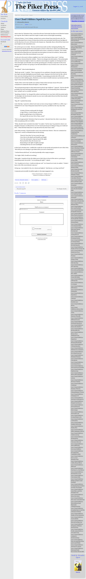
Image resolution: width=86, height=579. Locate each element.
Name (41, 202)
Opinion (31, 15)
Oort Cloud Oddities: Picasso (77, 254)
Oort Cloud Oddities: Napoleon (77, 338)
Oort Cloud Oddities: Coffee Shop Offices (77, 462)
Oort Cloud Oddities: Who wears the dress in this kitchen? (78, 38)
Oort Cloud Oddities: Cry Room (77, 283)
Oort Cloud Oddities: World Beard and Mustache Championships (77, 504)
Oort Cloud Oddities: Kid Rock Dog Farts (77, 322)
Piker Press (17, 15)
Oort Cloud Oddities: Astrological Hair (77, 225)
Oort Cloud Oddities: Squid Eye (77, 293)
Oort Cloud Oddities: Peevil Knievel (77, 405)
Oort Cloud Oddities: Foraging (77, 184)
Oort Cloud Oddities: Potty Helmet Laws (77, 180)
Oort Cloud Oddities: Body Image (77, 409)
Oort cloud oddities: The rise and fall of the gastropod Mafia (77, 541)
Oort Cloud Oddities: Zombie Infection (77, 423)
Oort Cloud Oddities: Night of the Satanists (77, 514)
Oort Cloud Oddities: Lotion (77, 377)
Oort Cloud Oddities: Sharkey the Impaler (77, 120)
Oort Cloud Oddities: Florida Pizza (77, 90)
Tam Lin (78, 572)
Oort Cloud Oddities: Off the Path (77, 94)
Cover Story (4, 16)
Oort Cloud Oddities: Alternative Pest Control (77, 52)
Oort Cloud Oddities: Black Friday (77, 166)
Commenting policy (41, 239)
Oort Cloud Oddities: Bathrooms (77, 57)
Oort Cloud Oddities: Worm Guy (77, 143)
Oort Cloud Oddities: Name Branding (77, 87)
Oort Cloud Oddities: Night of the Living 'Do (77, 247)
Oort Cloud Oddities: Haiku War (77, 426)
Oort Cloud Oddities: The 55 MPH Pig (77, 444)
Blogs (2, 29)
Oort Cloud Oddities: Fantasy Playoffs (77, 315)
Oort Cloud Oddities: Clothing (77, 384)
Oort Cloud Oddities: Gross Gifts (77, 159)
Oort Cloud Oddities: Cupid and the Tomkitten (77, 132)
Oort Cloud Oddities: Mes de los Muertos (77, 521)
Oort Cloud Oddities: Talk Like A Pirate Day (77, 200)
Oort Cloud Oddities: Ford (77, 76)
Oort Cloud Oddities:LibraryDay (77, 308)
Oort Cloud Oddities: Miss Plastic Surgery (77, 214)
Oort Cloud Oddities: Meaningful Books (77, 341)
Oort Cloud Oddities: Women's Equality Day (77, 80)
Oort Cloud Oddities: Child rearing (77, 434)
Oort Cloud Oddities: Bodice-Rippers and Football (77, 480)
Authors (3, 27)
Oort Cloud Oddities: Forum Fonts (77, 221)
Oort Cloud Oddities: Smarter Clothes (77, 140)
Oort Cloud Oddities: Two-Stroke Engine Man (77, 188)
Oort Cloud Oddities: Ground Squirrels (77, 416)
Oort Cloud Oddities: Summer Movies (77, 387)
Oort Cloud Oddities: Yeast (77, 311)
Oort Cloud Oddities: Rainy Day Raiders (77, 325)
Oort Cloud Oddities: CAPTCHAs (77, 419)
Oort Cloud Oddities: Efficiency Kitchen (77, 69)
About (2, 23)
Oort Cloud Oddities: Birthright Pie (77, 329)
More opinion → (35, 179)
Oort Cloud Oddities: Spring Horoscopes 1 (77, 83)
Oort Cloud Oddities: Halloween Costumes (77, 348)
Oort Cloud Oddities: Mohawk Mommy (77, 355)
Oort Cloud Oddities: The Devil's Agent (77, 545)
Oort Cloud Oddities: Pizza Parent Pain (77, 117)
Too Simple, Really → (62, 188)
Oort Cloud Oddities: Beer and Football (77, 207)
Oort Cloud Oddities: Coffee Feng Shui (77, 97)
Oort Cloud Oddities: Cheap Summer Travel (77, 391)
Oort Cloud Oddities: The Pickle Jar (77, 412)
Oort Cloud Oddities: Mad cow (77, 465)
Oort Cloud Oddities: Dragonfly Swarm (77, 210)
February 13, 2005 (24, 15)
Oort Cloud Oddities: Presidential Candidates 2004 (77, 452)
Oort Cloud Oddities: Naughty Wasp (77, 173)
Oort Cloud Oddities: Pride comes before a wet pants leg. (77, 530)
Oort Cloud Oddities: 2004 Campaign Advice (77, 430)
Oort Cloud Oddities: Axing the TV (77, 233)
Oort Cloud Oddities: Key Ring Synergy (77, 352)
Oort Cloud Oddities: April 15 (77, 104)
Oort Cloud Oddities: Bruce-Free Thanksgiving (77, 333)
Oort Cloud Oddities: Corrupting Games (77, 193)
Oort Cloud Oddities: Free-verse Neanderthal (77, 457)
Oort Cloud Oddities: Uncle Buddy (77, 517)
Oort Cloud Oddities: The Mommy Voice (77, 34)
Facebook (3, 41)
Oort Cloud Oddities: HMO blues (77, 286)
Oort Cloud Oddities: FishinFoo (77, 290)
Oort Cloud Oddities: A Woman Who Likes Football (77, 47)
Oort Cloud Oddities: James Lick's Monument (77, 65)
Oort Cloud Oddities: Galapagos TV (77, 394)
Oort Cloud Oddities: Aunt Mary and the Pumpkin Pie (77, 490)
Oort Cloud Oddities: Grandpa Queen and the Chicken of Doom (78, 509)
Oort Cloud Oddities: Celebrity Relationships (77, 536)
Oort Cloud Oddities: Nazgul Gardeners (77, 402)
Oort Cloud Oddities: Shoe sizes (77, 43)
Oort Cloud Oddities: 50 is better (78, 136)
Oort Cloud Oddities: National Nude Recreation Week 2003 (77, 549)
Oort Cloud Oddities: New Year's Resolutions (78, 498)
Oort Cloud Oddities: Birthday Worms (77, 113)
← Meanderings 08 (20, 188)
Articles (3, 18)
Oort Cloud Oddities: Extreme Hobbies (77, 448)
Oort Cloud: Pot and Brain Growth (76, 170)
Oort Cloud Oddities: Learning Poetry (77, 363)
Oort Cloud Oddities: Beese (77, 304)
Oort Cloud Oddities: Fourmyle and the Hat (77, 127)
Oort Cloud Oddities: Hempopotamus (77, 237)
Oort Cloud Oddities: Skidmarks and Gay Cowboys (77, 109)
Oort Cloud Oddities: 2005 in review (77, 150)
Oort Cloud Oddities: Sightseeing (77, 370)
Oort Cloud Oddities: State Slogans (77, 163)
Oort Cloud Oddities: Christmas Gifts (77, 476)
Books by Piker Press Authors (5, 32)
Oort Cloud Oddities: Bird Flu (77, 73)
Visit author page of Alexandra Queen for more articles (76, 26)
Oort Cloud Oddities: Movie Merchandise (77, 373)
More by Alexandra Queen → (22, 179)
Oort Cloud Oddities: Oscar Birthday (77, 276)
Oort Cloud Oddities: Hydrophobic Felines (77, 217)
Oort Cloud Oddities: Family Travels (77, 101)
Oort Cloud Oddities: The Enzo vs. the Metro (77, 469)
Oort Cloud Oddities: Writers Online (77, 380)
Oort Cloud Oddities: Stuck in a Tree (77, 251)
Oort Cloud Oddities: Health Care (77, 301)
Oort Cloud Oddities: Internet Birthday (77, 124)
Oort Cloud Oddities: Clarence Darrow (77, 441)
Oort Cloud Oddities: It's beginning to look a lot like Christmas (77, 485)
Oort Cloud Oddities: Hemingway (77, 437)
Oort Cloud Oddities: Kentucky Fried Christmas (77, 155)
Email (41, 207)
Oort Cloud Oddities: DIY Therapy (77, 265)
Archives (3, 25)
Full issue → (44, 179)
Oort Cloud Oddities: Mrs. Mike (77, 272)
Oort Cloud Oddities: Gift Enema (77, 279)
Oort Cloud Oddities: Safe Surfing (77, 262)
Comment (41, 212)
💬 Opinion (26, 24)
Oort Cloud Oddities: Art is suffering (77, 60)
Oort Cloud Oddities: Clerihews (77, 359)
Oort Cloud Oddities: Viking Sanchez (77, 345)
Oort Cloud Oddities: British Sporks (77, 244)
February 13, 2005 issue (45, 175)
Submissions (4, 34)
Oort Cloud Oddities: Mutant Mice (77, 203)
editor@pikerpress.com (6, 51)
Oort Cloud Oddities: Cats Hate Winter (77, 177)
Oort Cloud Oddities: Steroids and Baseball (77, 269)
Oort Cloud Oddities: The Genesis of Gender (77, 366)
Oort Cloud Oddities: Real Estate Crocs (77, 472)
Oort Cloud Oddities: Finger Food (77, 258)
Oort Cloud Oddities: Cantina (77, 297)
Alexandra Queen (23, 22)
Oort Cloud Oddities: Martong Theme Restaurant (77, 229)
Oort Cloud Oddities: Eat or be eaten (77, 495)
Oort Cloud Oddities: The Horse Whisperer (77, 398)
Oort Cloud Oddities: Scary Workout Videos (77, 147)
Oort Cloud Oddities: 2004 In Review (77, 318)
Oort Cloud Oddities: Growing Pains (77, 240)
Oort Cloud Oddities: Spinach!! (77, 196)
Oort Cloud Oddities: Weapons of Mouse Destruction (77, 525)
